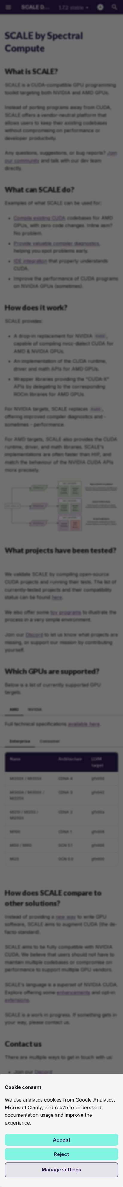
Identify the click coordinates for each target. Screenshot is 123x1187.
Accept (61, 1140)
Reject (61, 1154)
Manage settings (61, 1170)
